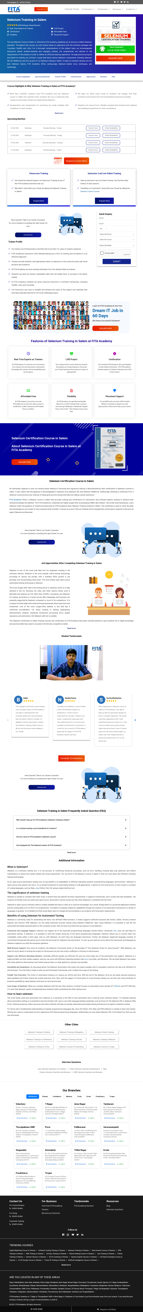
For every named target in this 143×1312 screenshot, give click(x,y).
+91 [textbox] (101, 229)
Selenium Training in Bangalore (71, 1032)
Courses (40, 9)
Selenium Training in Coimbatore (39, 1039)
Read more (59, 113)
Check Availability (111, 128)
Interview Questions (114, 1209)
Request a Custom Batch (76, 161)
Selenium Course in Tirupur (104, 1047)
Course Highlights (23, 77)
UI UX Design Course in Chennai (29, 1260)
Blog (108, 1206)
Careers (45, 1209)
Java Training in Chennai (105, 1254)
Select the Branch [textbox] (106, 234)
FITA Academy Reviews (84, 1206)
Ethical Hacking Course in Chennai (81, 1254)
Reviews (103, 77)
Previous (8, 720)
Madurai (69, 1096)
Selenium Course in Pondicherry (71, 1047)
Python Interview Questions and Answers (85, 1069)
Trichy (79, 1096)
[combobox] (103, 229)
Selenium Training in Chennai (39, 1032)
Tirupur (112, 1096)
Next (135, 720)
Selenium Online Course (89, 191)
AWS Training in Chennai (34, 1254)
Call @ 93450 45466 (116, 50)
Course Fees (93, 128)
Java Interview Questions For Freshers (52, 1069)
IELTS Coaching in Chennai (58, 1257)
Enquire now (28, 235)
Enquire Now (38, 201)
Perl (114, 931)
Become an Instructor (51, 1213)
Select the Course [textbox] (106, 239)
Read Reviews (34, 25)
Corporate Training (72, 9)
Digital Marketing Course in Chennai (22, 1250)
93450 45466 (25, 2)
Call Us (33, 1118)
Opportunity (90, 77)
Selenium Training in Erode (71, 1039)
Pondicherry (100, 1096)
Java (37, 888)
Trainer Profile (60, 77)
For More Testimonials (71, 758)
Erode (89, 1096)
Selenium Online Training (104, 1032)
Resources (117, 9)
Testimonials (102, 9)
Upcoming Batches (42, 77)
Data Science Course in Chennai (103, 1250)
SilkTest (117, 986)
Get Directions (23, 1118)
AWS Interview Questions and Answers (88, 1072)
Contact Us (130, 9)
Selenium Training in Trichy (38, 1047)
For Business (87, 9)
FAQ (113, 77)
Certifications (76, 77)
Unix (86, 959)
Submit (117, 261)
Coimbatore (57, 1096)
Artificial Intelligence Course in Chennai (82, 1260)
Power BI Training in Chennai (54, 1260)
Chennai (45, 1096)
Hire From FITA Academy (52, 1206)
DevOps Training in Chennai (56, 1254)
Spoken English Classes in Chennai (84, 1257)
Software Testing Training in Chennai (51, 1250)
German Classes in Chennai (36, 1257)
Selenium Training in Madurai (104, 1039)
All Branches (32, 1096)
